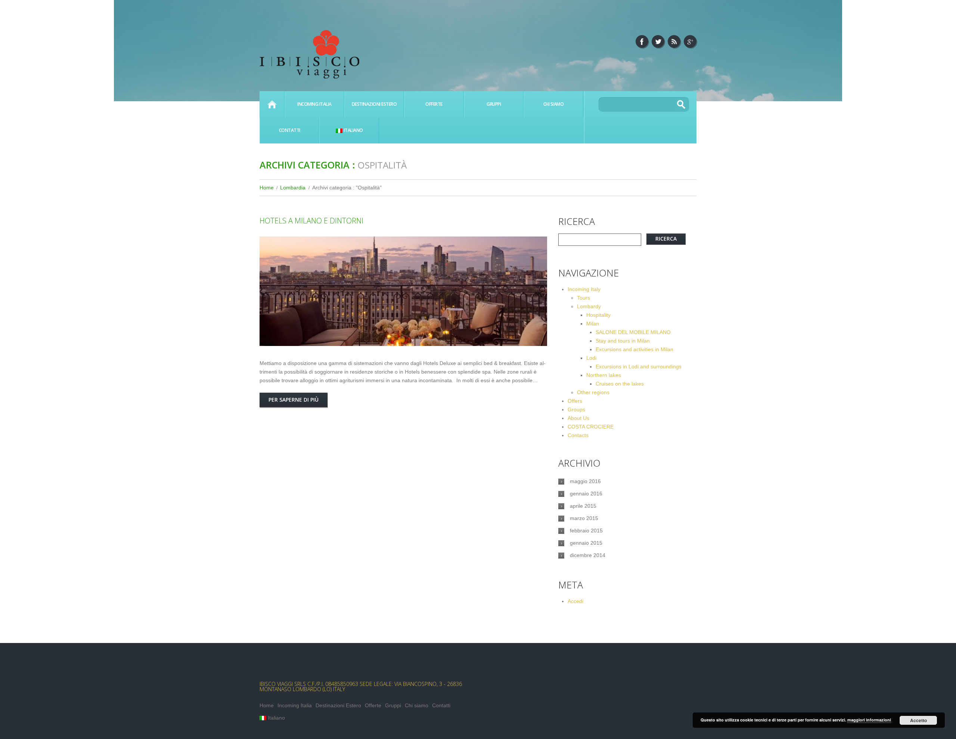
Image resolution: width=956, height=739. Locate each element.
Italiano (353, 130)
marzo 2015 (584, 518)
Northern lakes (603, 375)
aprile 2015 (583, 506)
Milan (592, 324)
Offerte (434, 104)
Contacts (578, 435)
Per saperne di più (294, 399)
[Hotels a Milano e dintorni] (403, 291)
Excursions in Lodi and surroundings (639, 367)
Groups (576, 409)
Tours (583, 298)
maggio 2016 (585, 481)
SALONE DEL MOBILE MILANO (633, 332)
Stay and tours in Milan (623, 341)
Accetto (918, 720)
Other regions (593, 392)
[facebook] (642, 41)
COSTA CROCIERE (591, 427)
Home (272, 104)
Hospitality (598, 315)
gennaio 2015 (586, 543)
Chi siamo (553, 104)
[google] (690, 41)
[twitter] (658, 41)
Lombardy (589, 306)
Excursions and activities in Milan (634, 349)
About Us (578, 418)
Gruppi (494, 104)
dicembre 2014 (587, 555)
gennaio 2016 (586, 494)
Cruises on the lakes (620, 384)
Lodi (591, 358)
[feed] (674, 41)
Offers (575, 401)
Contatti (289, 130)
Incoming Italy (584, 289)
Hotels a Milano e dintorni (311, 221)
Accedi (575, 601)
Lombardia (292, 188)
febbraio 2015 (586, 531)
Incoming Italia (314, 104)
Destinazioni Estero (374, 104)
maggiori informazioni (869, 720)
